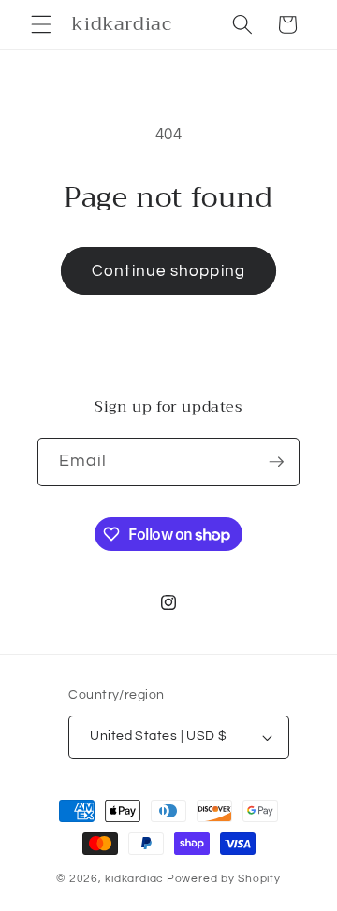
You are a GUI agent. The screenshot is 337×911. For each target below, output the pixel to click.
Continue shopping (168, 271)
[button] (41, 24)
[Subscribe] (276, 462)
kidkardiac (134, 879)
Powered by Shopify (224, 879)
